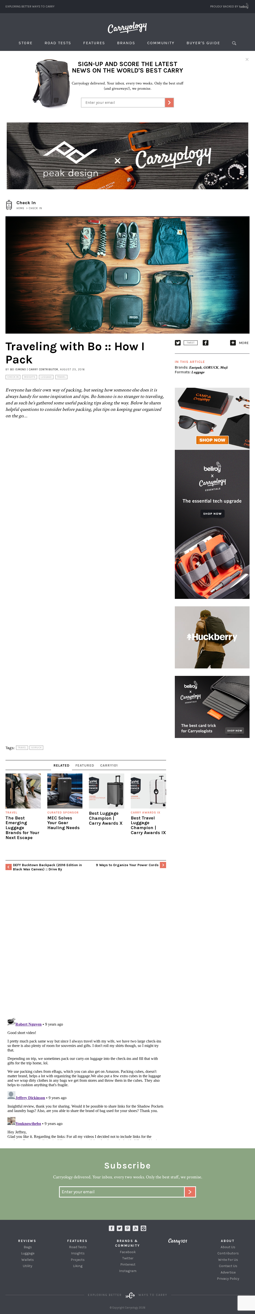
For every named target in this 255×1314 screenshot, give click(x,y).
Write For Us (228, 1260)
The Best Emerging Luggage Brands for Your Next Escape (22, 827)
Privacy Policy (228, 1278)
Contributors (228, 1253)
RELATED (61, 765)
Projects (78, 1260)
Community (161, 42)
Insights (29, 377)
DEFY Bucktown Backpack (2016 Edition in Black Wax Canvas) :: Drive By (47, 867)
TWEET (190, 342)
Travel (61, 377)
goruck (36, 747)
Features (94, 42)
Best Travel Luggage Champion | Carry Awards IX (148, 825)
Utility (27, 1266)
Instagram (143, 1228)
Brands (126, 42)
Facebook (128, 1252)
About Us (228, 1247)
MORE (244, 343)
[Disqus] (85, 950)
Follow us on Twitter (119, 1228)
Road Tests (58, 42)
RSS (135, 1228)
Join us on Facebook (111, 1228)
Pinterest (127, 1264)
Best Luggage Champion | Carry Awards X (106, 818)
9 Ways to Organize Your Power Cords (127, 865)
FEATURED (84, 765)
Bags (28, 1247)
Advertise (228, 1272)
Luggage (46, 377)
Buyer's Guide (203, 42)
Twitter (127, 1258)
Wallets (27, 1260)
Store (26, 42)
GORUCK (210, 367)
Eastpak (195, 367)
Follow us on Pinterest (127, 1228)
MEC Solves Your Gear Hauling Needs (63, 823)
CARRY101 (109, 765)
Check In (13, 377)
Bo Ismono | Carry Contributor (34, 369)
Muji (224, 367)
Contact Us (228, 1266)
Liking (77, 1266)
